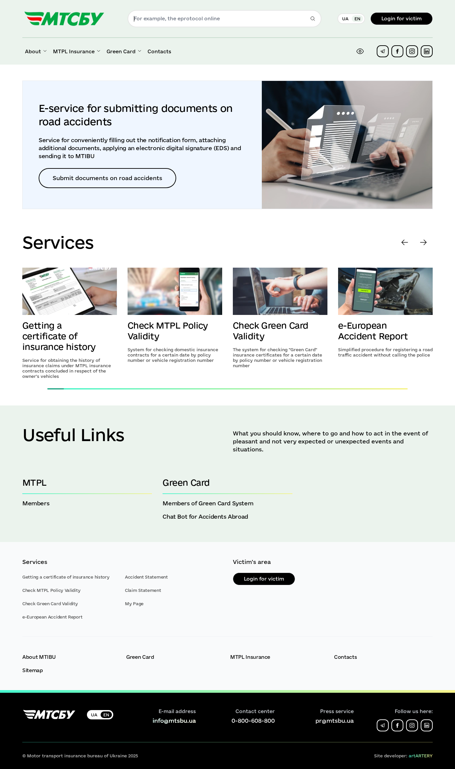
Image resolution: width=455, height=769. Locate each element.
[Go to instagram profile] (412, 51)
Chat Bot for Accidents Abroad (205, 516)
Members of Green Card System (208, 503)
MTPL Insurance (250, 657)
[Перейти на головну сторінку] (64, 18)
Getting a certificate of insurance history (59, 336)
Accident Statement (146, 577)
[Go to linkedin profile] (427, 51)
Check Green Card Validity (50, 603)
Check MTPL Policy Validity (51, 590)
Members (35, 503)
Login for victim (401, 18)
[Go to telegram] (383, 51)
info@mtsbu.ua (174, 720)
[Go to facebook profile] (397, 51)
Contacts (345, 657)
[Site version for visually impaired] (360, 51)
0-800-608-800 (253, 720)
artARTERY (421, 755)
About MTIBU (39, 657)
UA (345, 18)
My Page (134, 603)
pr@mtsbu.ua (334, 720)
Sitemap (32, 670)
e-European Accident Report (52, 617)
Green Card (140, 657)
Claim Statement (143, 590)
